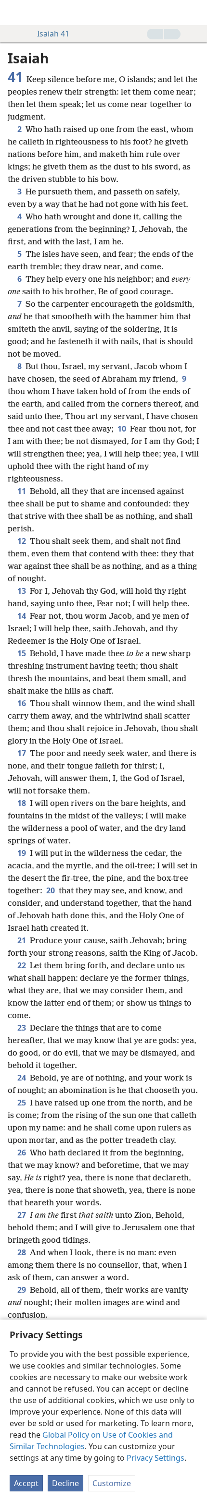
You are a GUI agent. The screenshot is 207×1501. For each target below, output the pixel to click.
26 (22, 1152)
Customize (111, 1483)
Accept (26, 1483)
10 (122, 428)
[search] (195, 12)
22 (22, 965)
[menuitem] (14, 12)
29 (22, 1290)
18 (22, 803)
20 (51, 890)
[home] (14, 12)
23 (22, 1027)
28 (22, 1252)
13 (22, 591)
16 (22, 703)
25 (22, 1102)
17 (22, 753)
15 (22, 653)
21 (22, 940)
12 (22, 541)
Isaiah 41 (53, 33)
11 (22, 491)
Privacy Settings (155, 1458)
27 (22, 1215)
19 (22, 853)
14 (22, 616)
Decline (65, 1483)
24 (22, 1077)
